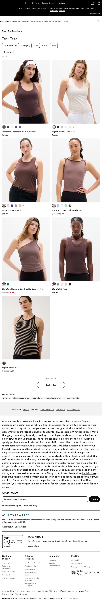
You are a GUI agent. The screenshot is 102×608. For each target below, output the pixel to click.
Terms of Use (84, 591)
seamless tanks (74, 476)
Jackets (23, 21)
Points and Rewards (32, 563)
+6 (73, 127)
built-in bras (89, 473)
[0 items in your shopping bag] (99, 3)
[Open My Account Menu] (93, 3)
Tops (19, 21)
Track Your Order (8, 572)
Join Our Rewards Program (32, 579)
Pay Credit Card (31, 566)
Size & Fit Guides (8, 578)
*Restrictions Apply (11, 505)
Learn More (20, 527)
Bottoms (14, 21)
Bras (27, 21)
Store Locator (76, 563)
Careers (52, 560)
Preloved (58, 21)
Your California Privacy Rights (65, 591)
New (9, 21)
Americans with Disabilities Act (14, 598)
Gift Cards (6, 575)
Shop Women (54, 10)
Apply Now (7, 527)
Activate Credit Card (31, 574)
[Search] (98, 21)
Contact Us (75, 560)
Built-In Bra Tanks (71, 398)
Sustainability (7, 594)
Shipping (5, 563)
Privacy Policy (30, 505)
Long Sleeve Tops (53, 398)
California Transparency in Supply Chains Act (46, 598)
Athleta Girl (47, 21)
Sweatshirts (37, 398)
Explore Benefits (31, 569)
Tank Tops (12, 31)
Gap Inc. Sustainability (54, 564)
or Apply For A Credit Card (30, 585)
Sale (53, 21)
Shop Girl (62, 10)
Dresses (32, 21)
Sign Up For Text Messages (81, 567)
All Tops (6, 398)
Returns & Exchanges (6, 567)
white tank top (69, 424)
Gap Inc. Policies (72, 598)
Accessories (39, 21)
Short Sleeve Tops (21, 398)
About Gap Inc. (21, 594)
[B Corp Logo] (12, 541)
